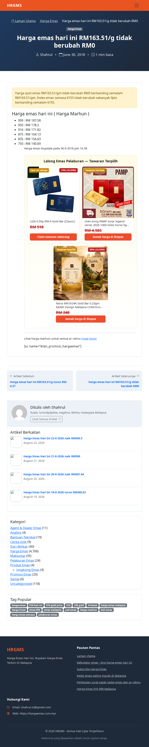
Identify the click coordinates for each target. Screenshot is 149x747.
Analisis (15, 532)
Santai (14, 579)
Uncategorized (21, 584)
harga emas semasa (23, 614)
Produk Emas (20, 565)
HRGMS (14, 5)
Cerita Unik (18, 542)
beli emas (106, 610)
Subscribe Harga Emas (92, 669)
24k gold (79, 605)
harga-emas (19, 605)
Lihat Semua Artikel (45, 419)
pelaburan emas (47, 614)
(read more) (89, 338)
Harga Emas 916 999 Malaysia (96, 689)
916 (68, 605)
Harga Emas (49, 21)
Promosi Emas (20, 574)
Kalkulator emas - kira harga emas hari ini (104, 662)
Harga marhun (88, 610)
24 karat (92, 605)
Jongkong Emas (27, 570)
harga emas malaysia (113, 605)
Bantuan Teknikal (23, 537)
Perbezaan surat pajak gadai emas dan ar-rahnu (108, 682)
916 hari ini (35, 605)
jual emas (70, 610)
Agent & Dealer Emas (25, 528)
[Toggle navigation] (136, 5)
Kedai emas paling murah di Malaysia (101, 676)
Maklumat (17, 556)
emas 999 (34, 610)
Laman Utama (25, 21)
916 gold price (54, 605)
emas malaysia (52, 610)
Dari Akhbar (19, 546)
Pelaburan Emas (22, 560)
